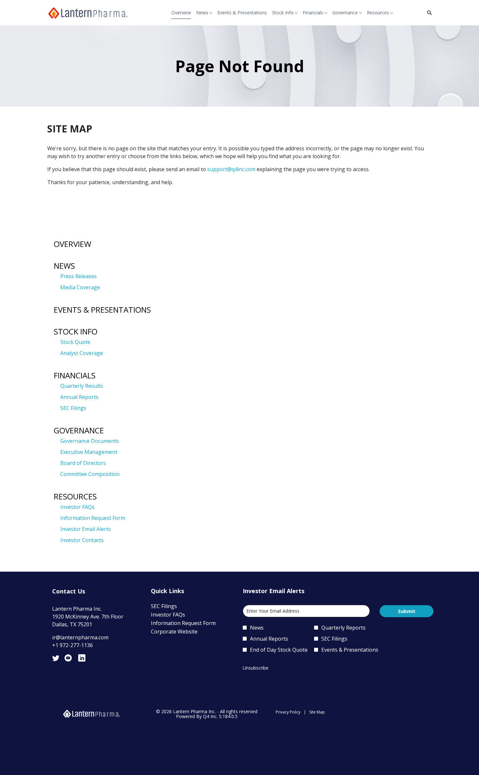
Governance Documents (89, 440)
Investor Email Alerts (85, 529)
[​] (55, 659)
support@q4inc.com (231, 169)
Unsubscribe (256, 668)
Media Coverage (80, 287)
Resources (75, 496)
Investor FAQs (77, 506)
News (64, 265)
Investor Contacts (82, 540)
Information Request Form (92, 518)
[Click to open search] (428, 12)
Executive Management (88, 451)
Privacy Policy (288, 712)
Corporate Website (183, 631)
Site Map (317, 712)
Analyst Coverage (81, 353)
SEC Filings (73, 408)
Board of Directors (83, 463)
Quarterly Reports (343, 627)
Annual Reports (79, 397)
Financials (74, 375)
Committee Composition (90, 474)
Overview (72, 243)
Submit (406, 611)
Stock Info (75, 331)
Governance (79, 430)
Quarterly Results (81, 385)
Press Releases (78, 276)
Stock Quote (75, 342)
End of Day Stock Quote (279, 649)
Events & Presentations (102, 309)
